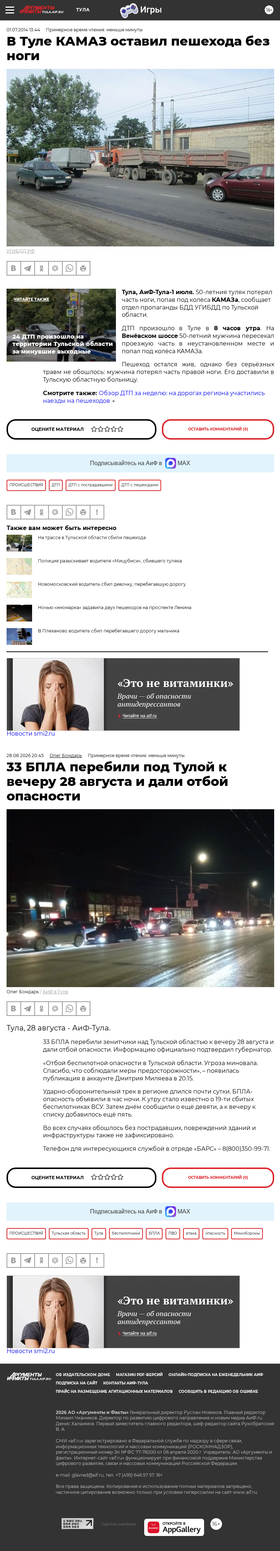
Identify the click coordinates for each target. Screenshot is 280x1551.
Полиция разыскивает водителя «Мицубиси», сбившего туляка (110, 561)
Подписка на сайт (76, 1383)
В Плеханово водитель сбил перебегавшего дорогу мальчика (108, 631)
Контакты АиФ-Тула (125, 1383)
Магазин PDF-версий (139, 1374)
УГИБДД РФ (21, 251)
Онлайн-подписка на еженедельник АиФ (215, 1374)
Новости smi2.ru (31, 733)
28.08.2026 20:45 (25, 755)
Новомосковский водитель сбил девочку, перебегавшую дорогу (112, 584)
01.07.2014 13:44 (23, 29)
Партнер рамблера (118, 1524)
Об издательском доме (83, 1374)
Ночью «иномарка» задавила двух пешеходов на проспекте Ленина (114, 607)
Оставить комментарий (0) (218, 429)
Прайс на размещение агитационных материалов (114, 1391)
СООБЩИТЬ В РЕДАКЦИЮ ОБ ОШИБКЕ (218, 1391)
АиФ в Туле (55, 991)
